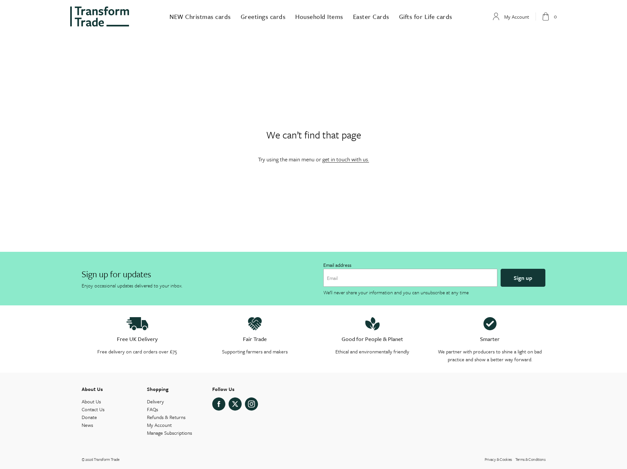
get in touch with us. (345, 159)
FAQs (152, 409)
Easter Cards (371, 16)
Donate (89, 417)
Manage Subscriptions (169, 432)
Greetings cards (263, 16)
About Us (91, 401)
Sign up (523, 278)
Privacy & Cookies (498, 459)
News (87, 425)
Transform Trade (106, 459)
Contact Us (93, 409)
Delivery (155, 401)
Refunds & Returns (166, 417)
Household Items (319, 16)
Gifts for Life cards (425, 16)
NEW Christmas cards (200, 16)
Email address (337, 264)
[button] (549, 16)
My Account (159, 425)
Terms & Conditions (530, 459)
